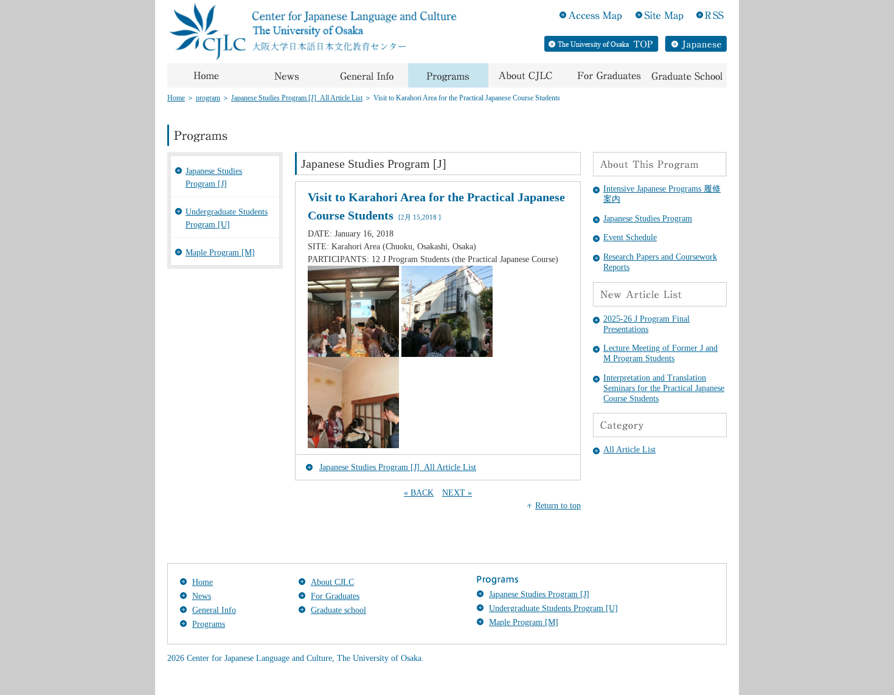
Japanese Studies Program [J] (213, 177)
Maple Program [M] (220, 252)
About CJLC (332, 582)
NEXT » (457, 492)
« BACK (419, 492)
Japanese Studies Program (647, 218)
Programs (208, 624)
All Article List (629, 449)
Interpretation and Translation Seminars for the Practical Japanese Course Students (663, 388)
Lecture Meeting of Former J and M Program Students (660, 353)
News (201, 596)
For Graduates (335, 596)
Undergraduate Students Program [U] (226, 218)
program (208, 98)
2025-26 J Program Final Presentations (646, 324)
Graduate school (338, 610)
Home (176, 98)
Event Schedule (630, 237)
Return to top (558, 505)
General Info (214, 610)
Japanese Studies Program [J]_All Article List (296, 98)
